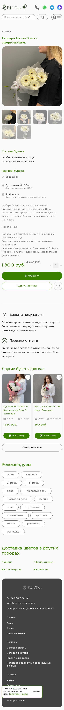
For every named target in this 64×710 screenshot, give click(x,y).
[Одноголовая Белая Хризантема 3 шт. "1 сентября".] (16, 388)
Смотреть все (32, 447)
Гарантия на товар (18, 658)
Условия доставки (18, 653)
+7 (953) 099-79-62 (17, 598)
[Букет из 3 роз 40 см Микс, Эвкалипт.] (47, 388)
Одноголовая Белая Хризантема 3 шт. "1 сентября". (15, 410)
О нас (10, 623)
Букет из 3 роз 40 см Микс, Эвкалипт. (47, 408)
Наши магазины (16, 633)
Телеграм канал (18, 694)
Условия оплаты (16, 648)
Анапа (10, 680)
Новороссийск (16, 700)
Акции (10, 628)
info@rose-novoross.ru (21, 603)
